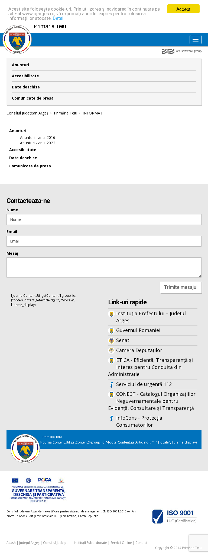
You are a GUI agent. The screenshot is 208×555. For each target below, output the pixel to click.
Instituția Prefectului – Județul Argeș (151, 317)
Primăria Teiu (65, 113)
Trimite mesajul (180, 287)
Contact (141, 542)
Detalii (59, 18)
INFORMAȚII (94, 113)
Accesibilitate (25, 75)
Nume (12, 209)
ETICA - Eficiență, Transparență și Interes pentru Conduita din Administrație (150, 367)
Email (11, 231)
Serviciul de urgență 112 (144, 384)
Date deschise (26, 87)
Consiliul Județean (56, 542)
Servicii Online (121, 542)
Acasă (11, 542)
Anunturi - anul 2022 (37, 142)
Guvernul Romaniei (138, 330)
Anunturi (20, 64)
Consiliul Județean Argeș (27, 113)
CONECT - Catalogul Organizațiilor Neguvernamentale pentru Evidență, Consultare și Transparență (152, 401)
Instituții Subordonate (90, 542)
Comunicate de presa (33, 98)
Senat (122, 340)
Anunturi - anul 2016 (37, 137)
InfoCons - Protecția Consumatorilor (139, 421)
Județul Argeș (29, 542)
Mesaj (12, 253)
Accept (183, 8)
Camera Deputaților (139, 350)
